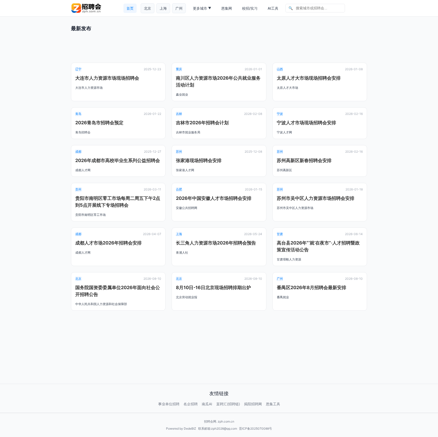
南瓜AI (207, 404)
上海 (163, 8)
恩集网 (226, 8)
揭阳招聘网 (253, 404)
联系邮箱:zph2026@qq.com (217, 428)
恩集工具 (273, 404)
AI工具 (273, 8)
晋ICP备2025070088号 (255, 428)
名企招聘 (191, 404)
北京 (147, 8)
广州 (178, 8)
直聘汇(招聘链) (228, 404)
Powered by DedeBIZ (181, 428)
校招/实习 (250, 8)
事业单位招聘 (168, 404)
